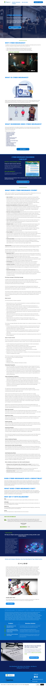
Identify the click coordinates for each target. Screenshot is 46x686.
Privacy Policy (27, 684)
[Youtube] (37, 677)
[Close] (44, 684)
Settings (38, 684)
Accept (42, 684)
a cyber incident (28, 272)
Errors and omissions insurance (18, 245)
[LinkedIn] (35, 677)
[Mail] (31, 679)
